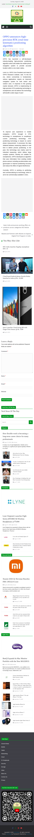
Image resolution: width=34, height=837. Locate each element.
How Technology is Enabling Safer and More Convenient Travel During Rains (21, 479)
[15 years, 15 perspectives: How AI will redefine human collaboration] (6, 463)
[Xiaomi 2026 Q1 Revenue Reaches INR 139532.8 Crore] (17, 567)
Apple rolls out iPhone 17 (18, 712)
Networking (4, 753)
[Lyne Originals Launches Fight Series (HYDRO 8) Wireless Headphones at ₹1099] (17, 501)
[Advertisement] (17, 113)
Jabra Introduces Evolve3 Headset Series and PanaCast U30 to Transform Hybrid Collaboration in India (22, 545)
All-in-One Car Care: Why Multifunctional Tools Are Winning (21, 454)
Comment (4, 351)
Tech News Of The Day (10, 411)
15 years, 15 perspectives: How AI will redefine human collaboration (21, 462)
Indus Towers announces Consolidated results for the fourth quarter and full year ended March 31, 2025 (21, 624)
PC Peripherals (5, 760)
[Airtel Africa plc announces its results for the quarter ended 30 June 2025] (6, 607)
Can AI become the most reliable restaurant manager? (20, 470)
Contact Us (4, 777)
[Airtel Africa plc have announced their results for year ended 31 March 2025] (6, 616)
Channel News (5, 743)
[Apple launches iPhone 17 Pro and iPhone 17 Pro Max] (6, 697)
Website (3, 391)
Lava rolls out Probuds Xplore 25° (20, 536)
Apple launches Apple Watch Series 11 (21, 720)
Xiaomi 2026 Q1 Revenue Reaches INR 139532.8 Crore (16, 580)
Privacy (3, 780)
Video (2, 770)
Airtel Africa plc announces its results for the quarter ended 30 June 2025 (22, 606)
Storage (3, 767)
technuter (16, 49)
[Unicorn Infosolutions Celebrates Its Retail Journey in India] (6, 677)
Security (3, 763)
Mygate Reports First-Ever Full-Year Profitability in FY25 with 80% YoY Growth (21, 597)
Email (3, 384)
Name (3, 376)
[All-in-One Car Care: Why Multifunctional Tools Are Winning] (6, 455)
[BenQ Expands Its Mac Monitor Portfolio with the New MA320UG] (17, 646)
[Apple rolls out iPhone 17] (6, 713)
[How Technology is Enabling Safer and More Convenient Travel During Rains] (6, 480)
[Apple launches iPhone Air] (6, 705)
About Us (3, 773)
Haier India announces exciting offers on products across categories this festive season (16, 227)
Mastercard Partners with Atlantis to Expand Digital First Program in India (16, 235)
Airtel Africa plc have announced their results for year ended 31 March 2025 (21, 615)
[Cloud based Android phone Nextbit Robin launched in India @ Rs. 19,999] (17, 258)
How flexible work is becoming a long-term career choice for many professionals (15, 436)
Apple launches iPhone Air (19, 704)
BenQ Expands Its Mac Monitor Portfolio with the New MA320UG (16, 659)
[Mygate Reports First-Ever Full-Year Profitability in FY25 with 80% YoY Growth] (6, 598)
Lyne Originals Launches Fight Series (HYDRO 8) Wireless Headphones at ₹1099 (14, 519)
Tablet (3, 750)
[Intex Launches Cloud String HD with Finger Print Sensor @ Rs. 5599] (17, 288)
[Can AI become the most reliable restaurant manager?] (6, 472)
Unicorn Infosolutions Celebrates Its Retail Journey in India (21, 676)
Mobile (3, 747)
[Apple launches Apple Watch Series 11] (6, 721)
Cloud (2, 757)
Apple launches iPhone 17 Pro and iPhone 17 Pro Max (20, 696)
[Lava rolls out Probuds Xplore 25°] (6, 537)
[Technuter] (3, 27)
